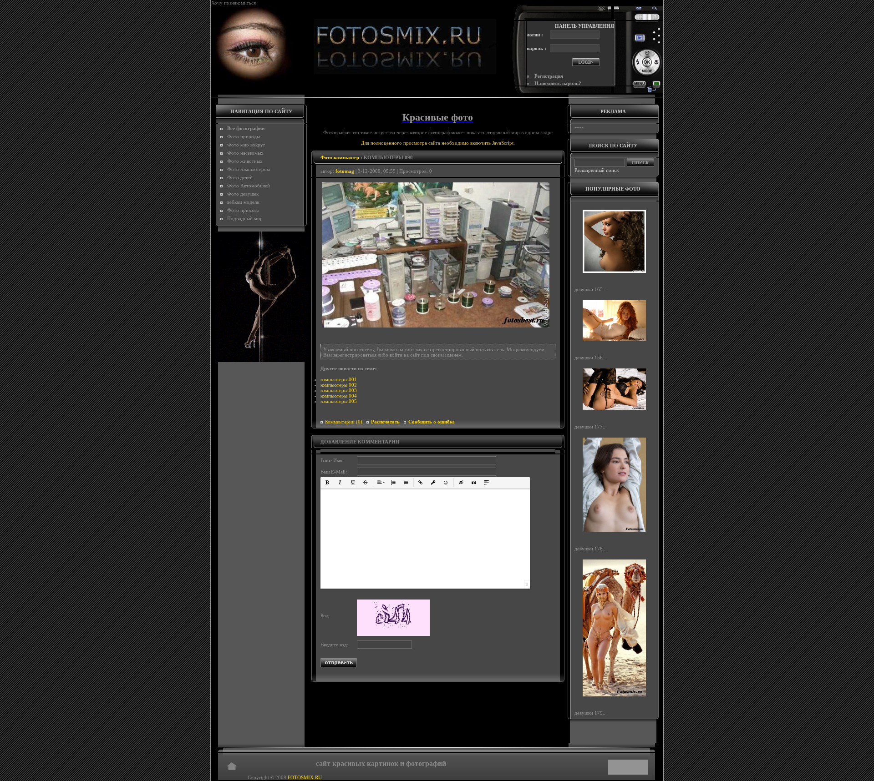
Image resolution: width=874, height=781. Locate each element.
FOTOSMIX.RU (305, 777)
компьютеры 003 (338, 390)
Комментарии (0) (343, 421)
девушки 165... (590, 289)
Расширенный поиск (596, 170)
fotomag (344, 171)
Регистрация (548, 76)
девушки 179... (590, 712)
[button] (327, 482)
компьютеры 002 (338, 385)
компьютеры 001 (338, 379)
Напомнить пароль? (557, 83)
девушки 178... (590, 548)
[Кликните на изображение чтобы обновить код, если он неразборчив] (393, 634)
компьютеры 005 (338, 401)
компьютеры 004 (338, 395)
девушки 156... (590, 357)
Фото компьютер (339, 157)
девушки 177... (590, 426)
